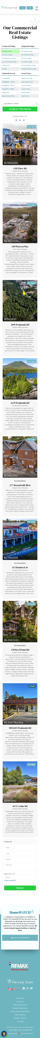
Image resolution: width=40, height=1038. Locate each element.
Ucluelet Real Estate (20, 1008)
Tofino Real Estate (20, 1005)
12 (16, 120)
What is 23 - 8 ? (9, 874)
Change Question (9, 880)
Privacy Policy (13, 1030)
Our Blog (20, 1021)
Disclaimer (26, 1030)
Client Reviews (20, 1015)
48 (23, 120)
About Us (20, 1001)
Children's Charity (20, 1018)
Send (19, 887)
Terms (20, 1030)
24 (20, 120)
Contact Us (20, 998)
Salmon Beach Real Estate (20, 1011)
